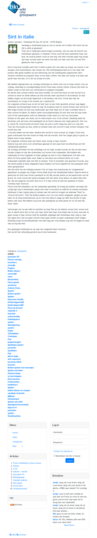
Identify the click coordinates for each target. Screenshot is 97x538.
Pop (9, 339)
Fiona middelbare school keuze (27, 463)
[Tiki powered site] (22, 9)
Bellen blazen (14, 271)
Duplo (10, 330)
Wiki (14, 534)
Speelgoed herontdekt (18, 404)
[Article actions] (86, 32)
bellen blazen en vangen (19, 390)
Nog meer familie (16, 299)
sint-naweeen (14, 359)
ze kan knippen (15, 376)
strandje (11, 265)
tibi (54, 514)
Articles (22, 534)
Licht (15, 468)
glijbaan (11, 396)
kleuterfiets (13, 279)
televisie (11, 313)
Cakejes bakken (20, 480)
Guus (55, 519)
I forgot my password (63, 451)
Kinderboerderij (20, 488)
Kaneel (16, 466)
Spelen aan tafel (15, 402)
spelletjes (12, 350)
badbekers (13, 384)
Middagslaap (19, 477)
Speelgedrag (14, 325)
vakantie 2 (12, 311)
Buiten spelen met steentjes (21, 367)
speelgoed (84, 28)
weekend (12, 285)
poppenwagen (14, 342)
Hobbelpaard (14, 319)
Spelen (11, 291)
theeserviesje (14, 373)
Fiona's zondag (14, 259)
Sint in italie (21, 37)
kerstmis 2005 (14, 362)
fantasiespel (13, 399)
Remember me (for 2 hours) (67, 456)
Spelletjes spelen (16, 345)
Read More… (69, 525)
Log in (85, 2)
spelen (11, 322)
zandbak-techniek (16, 393)
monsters (12, 262)
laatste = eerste (20, 471)
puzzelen (12, 348)
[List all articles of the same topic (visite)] (14, 49)
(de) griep (17, 483)
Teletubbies (13, 333)
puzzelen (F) (13, 256)
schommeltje (14, 316)
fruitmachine (14, 382)
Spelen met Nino (15, 370)
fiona (74, 28)
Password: (57, 442)
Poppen (11, 268)
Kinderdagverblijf (16, 302)
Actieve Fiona (14, 288)
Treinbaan (12, 336)
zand (10, 276)
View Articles (18, 24)
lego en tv (12, 407)
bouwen (11, 365)
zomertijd (12, 274)
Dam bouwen (14, 379)
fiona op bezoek (15, 308)
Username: (58, 432)
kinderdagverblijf (15, 305)
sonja (55, 482)
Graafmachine (14, 416)
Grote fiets (18, 486)
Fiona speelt (13, 282)
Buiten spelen (14, 293)
